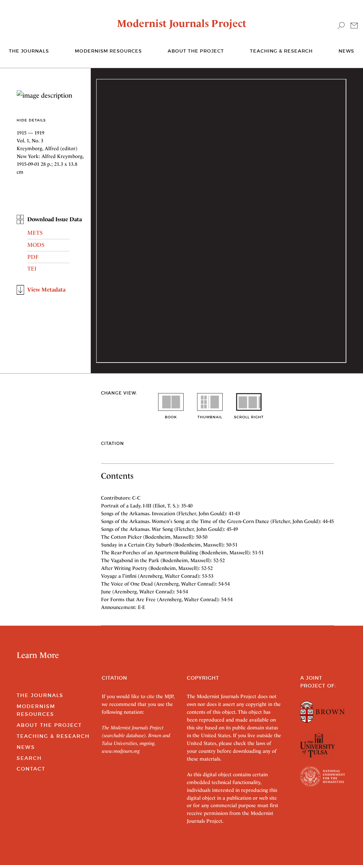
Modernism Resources (108, 51)
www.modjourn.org (121, 751)
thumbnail (209, 417)
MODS (35, 244)
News (346, 51)
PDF (33, 257)
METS (35, 232)
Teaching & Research (281, 51)
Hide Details (31, 120)
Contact (31, 769)
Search (29, 758)
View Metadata (46, 289)
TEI (32, 268)
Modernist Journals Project (181, 23)
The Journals (40, 695)
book (171, 417)
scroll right (249, 417)
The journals (29, 51)
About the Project (196, 51)
